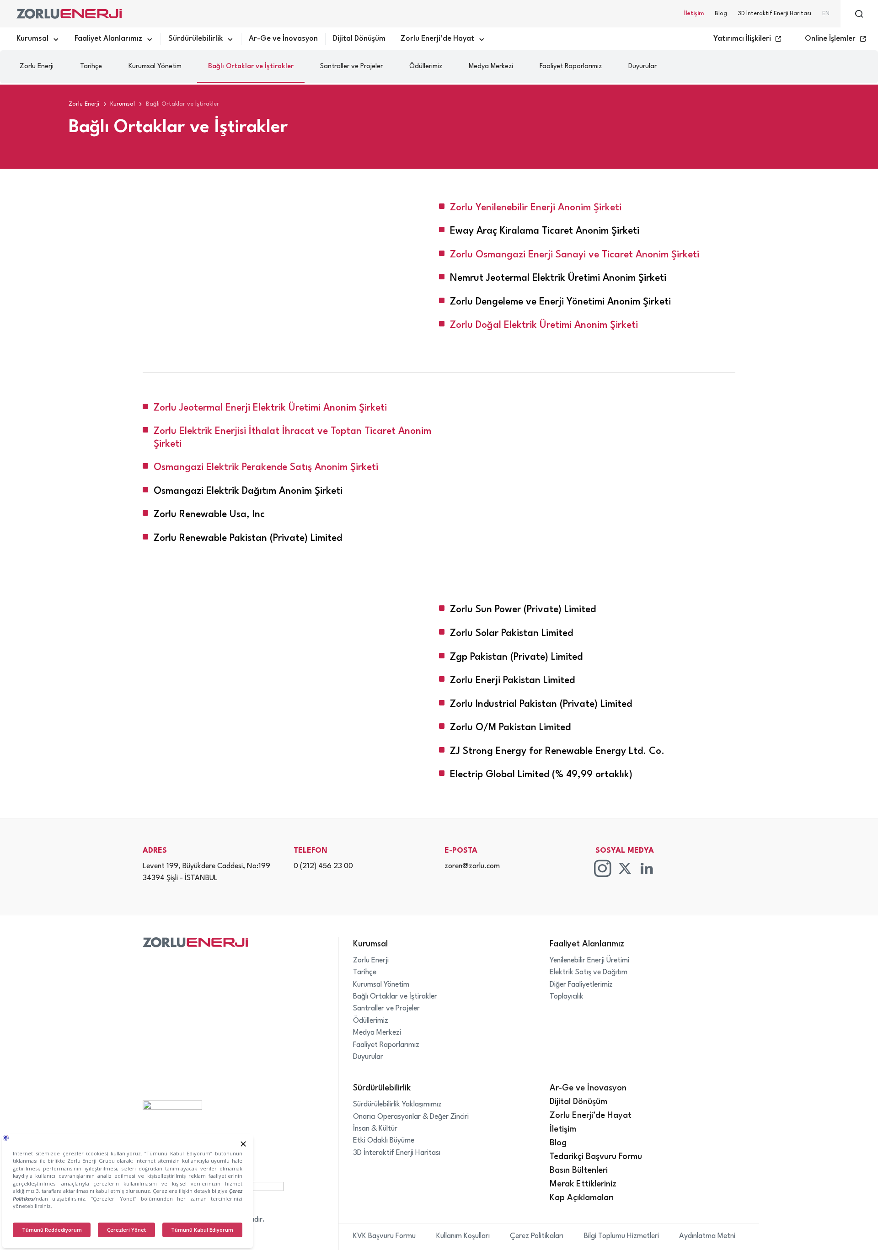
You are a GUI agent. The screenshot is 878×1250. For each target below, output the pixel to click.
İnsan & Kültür (375, 1128)
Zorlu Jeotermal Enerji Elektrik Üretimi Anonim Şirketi (270, 408)
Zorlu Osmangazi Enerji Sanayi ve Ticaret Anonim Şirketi (574, 255)
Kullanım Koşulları (463, 1236)
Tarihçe (91, 66)
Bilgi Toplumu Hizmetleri (621, 1236)
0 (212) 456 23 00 (323, 866)
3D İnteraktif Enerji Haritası (774, 13)
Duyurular (642, 66)
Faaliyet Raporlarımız (571, 66)
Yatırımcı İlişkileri (742, 39)
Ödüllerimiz (425, 66)
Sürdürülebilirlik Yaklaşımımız (397, 1104)
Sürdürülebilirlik (195, 39)
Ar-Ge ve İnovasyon (283, 39)
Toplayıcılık (567, 996)
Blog (721, 13)
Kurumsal (32, 39)
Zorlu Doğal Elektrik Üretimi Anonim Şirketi (544, 325)
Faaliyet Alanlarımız (108, 39)
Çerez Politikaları (536, 1236)
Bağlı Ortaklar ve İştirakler (251, 66)
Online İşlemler (830, 39)
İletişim (694, 13)
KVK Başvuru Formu (384, 1236)
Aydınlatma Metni (707, 1236)
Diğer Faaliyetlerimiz (581, 984)
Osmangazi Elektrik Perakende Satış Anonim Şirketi (266, 467)
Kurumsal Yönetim (155, 66)
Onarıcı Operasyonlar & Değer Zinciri (411, 1117)
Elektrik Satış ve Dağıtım (588, 972)
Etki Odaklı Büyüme (383, 1140)
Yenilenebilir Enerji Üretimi (589, 960)
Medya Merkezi (491, 66)
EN (826, 13)
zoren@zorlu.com (472, 866)
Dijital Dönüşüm (359, 39)
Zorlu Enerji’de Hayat (437, 39)
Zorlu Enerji (37, 66)
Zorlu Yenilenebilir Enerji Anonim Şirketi (535, 208)
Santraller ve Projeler (351, 66)
